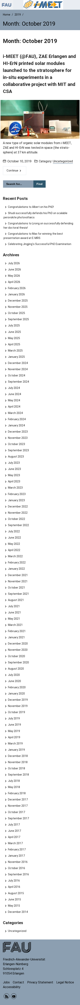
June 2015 (14, 899)
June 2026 (14, 269)
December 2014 (18, 911)
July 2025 (14, 325)
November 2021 (17, 581)
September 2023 (18, 450)
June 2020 (14, 681)
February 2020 (16, 687)
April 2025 (14, 344)
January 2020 (16, 693)
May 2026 (14, 275)
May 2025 (14, 338)
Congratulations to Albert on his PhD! (31, 206)
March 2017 (15, 843)
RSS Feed (6, 996)
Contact (18, 982)
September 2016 (18, 874)
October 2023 (16, 444)
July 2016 (14, 880)
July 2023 (14, 462)
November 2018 (17, 762)
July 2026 (14, 263)
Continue (12, 170)
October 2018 (16, 768)
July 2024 (14, 387)
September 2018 (18, 774)
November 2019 (17, 706)
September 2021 (18, 593)
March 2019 (15, 743)
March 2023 (15, 487)
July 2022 (14, 531)
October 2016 (16, 868)
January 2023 (16, 500)
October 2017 (16, 812)
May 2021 (14, 618)
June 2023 (14, 469)
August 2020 (16, 668)
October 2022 (16, 518)
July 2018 (14, 780)
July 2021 (14, 606)
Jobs (6, 982)
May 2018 (14, 787)
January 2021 (16, 637)
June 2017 (14, 830)
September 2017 (18, 818)
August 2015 (16, 893)
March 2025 (15, 350)
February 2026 (16, 288)
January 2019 (16, 749)
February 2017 (16, 849)
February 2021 (16, 631)
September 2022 (18, 525)
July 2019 (14, 718)
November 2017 (17, 805)
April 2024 (14, 406)
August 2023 (16, 456)
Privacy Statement (40, 982)
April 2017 (14, 837)
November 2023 (17, 437)
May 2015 (14, 905)
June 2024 (14, 394)
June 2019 (14, 724)
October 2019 (16, 712)
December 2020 (18, 643)
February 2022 (16, 562)
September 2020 (18, 662)
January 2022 (16, 568)
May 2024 (14, 400)
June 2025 (14, 331)
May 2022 (14, 543)
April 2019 (14, 737)
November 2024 (17, 369)
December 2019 (18, 699)
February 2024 (16, 419)
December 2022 (18, 506)
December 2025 (18, 300)
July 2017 (14, 824)
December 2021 (18, 575)
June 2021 (14, 612)
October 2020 (16, 656)
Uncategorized (63, 161)
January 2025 (16, 356)
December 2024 (18, 363)
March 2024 (15, 413)
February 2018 (16, 793)
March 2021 (15, 624)
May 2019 (14, 731)
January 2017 (16, 855)
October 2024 (16, 375)
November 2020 (17, 649)
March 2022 (15, 556)
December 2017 (18, 799)
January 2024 (16, 425)
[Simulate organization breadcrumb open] (6, 5)
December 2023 (18, 431)
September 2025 (18, 319)
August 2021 (16, 600)
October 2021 (16, 587)
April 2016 (14, 886)
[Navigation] (76, 5)
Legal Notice (65, 982)
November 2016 (17, 861)
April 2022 (14, 550)
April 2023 (14, 481)
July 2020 (14, 674)
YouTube (14, 996)
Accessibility (11, 987)
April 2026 (14, 281)
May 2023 (14, 475)
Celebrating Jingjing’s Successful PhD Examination (39, 244)
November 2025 (17, 306)
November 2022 (17, 512)
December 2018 (18, 755)
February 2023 (16, 494)
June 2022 (14, 537)
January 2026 (16, 294)
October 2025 (16, 313)
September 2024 (18, 381)
